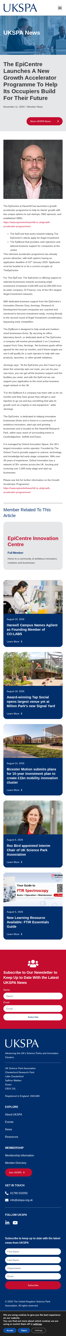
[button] (60, 8)
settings (37, 1324)
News (8, 1129)
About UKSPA (13, 1114)
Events (9, 1122)
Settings (38, 1330)
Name (6, 990)
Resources (11, 1136)
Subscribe (33, 1285)
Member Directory (15, 1162)
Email (6, 1002)
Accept (10, 1330)
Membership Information (19, 1155)
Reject (24, 1330)
